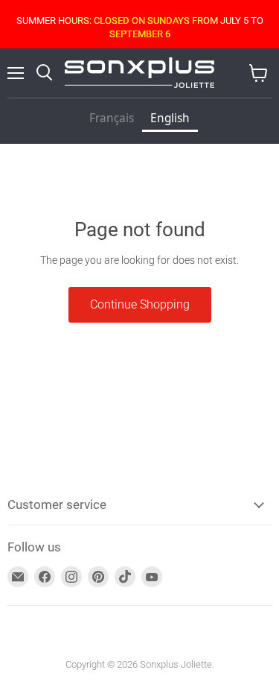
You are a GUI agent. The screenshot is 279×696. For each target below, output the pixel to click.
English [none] (170, 118)
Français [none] (111, 118)
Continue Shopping (140, 304)
